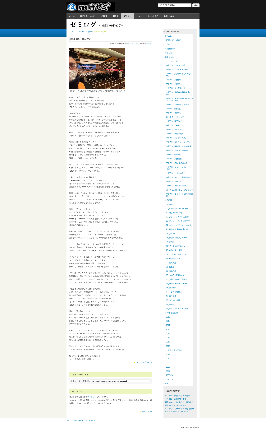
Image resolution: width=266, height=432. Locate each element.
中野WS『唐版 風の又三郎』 (177, 163)
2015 (168, 333)
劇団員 (115, 16)
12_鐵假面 (170, 304)
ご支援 (167, 44)
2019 (168, 317)
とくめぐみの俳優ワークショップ (179, 190)
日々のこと (169, 379)
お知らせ (168, 53)
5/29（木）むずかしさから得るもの (179, 402)
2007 (168, 371)
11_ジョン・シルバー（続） (177, 309)
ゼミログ (127, 16)
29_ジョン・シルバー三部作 (177, 217)
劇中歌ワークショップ (175, 117)
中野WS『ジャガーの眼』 (176, 65)
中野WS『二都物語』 (174, 125)
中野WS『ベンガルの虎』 (176, 138)
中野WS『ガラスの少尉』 (176, 173)
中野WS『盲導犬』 (174, 181)
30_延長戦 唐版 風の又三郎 (177, 208)
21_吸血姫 (170, 267)
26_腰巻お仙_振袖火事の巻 (177, 229)
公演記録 (168, 200)
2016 (168, 329)
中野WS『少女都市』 (174, 80)
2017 (168, 325)
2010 (168, 359)
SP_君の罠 (170, 233)
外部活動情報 (170, 49)
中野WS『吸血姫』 (174, 155)
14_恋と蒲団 (171, 296)
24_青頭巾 (170, 242)
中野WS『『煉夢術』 (174, 84)
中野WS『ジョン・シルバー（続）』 (177, 168)
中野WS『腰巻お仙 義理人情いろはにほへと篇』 (179, 99)
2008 (168, 367)
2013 (168, 342)
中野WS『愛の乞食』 (174, 129)
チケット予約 (153, 16)
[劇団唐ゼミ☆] (90, 10)
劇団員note (169, 57)
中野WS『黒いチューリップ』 (178, 142)
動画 (166, 384)
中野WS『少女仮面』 (174, 159)
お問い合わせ (169, 16)
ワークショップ (171, 61)
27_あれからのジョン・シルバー (179, 225)
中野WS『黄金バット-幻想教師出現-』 (179, 195)
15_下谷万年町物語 (174, 292)
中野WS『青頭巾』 (174, 113)
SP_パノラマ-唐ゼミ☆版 (176, 254)
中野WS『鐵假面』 (174, 109)
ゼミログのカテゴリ (171, 31)
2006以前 (170, 375)
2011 (168, 354)
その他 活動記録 (171, 313)
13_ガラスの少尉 (173, 300)
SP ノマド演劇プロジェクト (177, 246)
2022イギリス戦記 (133, 43)
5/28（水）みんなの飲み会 (175, 405)
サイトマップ (90, 420)
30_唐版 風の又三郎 (174, 213)
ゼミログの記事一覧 (144, 362)
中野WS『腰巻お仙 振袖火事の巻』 (178, 93)
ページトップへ (147, 411)
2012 (168, 346)
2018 (168, 321)
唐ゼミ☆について (87, 16)
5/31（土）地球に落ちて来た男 (177, 396)
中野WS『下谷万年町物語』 (177, 150)
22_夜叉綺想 (171, 263)
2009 (168, 363)
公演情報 (103, 16)
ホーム (72, 16)
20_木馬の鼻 (171, 271)
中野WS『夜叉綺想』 (174, 121)
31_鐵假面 (170, 204)
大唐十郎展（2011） (174, 350)
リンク (139, 16)
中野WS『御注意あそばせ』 (177, 69)
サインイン (91, 397)
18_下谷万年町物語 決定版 (177, 279)
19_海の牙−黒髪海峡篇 (175, 275)
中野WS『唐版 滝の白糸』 (177, 186)
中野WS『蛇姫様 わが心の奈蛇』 (179, 146)
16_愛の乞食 (171, 288)
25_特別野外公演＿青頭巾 (176, 238)
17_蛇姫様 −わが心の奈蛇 (176, 283)
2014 (168, 338)
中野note (149, 43)
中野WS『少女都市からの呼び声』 (178, 75)
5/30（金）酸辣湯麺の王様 (175, 399)
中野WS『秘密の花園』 (175, 134)
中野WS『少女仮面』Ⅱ (175, 88)
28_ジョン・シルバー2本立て (178, 221)
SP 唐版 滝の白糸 (173, 259)
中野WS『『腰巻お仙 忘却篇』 (178, 105)
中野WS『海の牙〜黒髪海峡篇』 (179, 177)
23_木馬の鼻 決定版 (174, 250)
